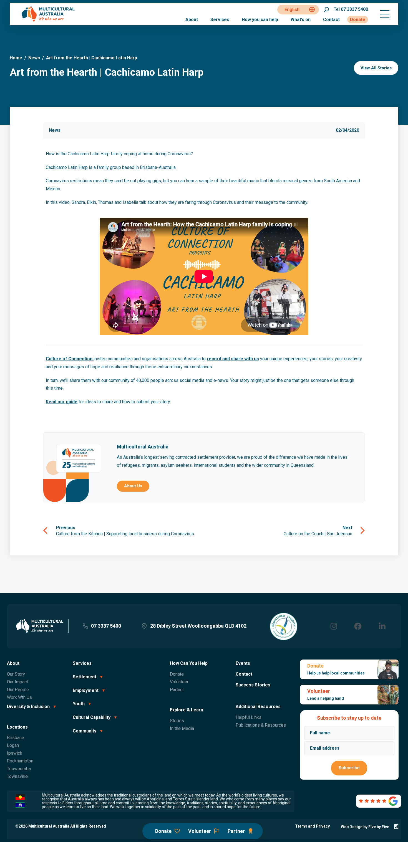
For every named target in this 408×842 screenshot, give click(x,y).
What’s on (301, 19)
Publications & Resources (261, 725)
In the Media (182, 728)
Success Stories (253, 685)
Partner (177, 689)
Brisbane (15, 737)
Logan (13, 745)
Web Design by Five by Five (365, 827)
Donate (357, 19)
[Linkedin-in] (382, 626)
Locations (17, 727)
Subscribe (349, 767)
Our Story (16, 674)
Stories (177, 720)
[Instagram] (334, 626)
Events (243, 663)
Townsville (17, 776)
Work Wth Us (19, 697)
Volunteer (179, 681)
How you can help (260, 19)
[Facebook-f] (358, 626)
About (191, 19)
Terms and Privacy (312, 826)
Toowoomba (19, 768)
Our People (18, 689)
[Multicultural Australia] (48, 21)
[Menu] (384, 14)
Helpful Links (248, 717)
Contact (331, 19)
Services (219, 19)
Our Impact (17, 681)
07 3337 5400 (351, 9)
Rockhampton (20, 761)
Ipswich (14, 753)
